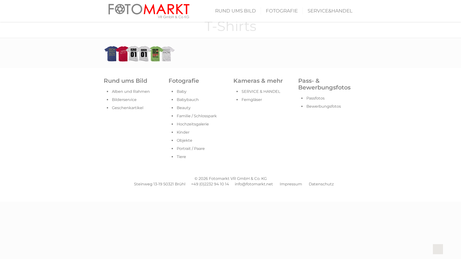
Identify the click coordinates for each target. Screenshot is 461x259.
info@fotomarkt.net (254, 184)
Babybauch (188, 99)
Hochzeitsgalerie (193, 124)
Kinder (183, 132)
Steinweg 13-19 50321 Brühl (159, 184)
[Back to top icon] (438, 249)
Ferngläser (252, 99)
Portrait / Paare (191, 148)
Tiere (181, 156)
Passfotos (315, 98)
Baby (182, 91)
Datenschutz (321, 184)
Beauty (184, 108)
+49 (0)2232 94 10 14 (210, 184)
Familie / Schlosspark (197, 116)
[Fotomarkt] (149, 11)
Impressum (291, 184)
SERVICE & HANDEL (261, 91)
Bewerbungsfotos (323, 106)
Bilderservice (124, 99)
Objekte (184, 140)
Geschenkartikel (127, 108)
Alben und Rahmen (131, 91)
